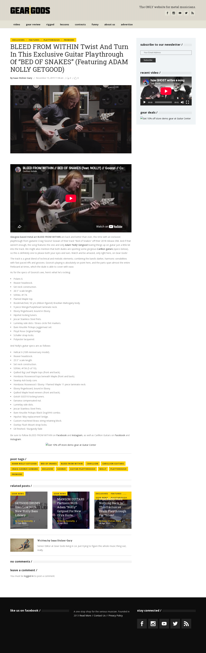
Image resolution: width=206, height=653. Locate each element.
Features (34, 40)
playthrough (118, 469)
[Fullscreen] (187, 102)
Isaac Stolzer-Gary (61, 540)
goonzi (61, 469)
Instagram (77, 435)
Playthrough (52, 40)
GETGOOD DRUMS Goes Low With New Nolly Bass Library (27, 509)
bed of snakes (49, 463)
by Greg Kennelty (24, 520)
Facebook (61, 435)
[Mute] (182, 102)
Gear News (18, 493)
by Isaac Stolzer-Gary (21, 77)
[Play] (144, 102)
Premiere (69, 40)
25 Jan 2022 (62, 523)
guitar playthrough (82, 469)
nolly (102, 469)
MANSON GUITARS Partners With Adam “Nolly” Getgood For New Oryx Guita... (70, 507)
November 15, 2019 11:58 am (49, 77)
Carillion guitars (105, 248)
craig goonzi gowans (25, 469)
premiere (17, 474)
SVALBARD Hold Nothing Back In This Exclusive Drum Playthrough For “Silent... (112, 507)
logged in (29, 576)
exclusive (47, 469)
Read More (85, 615)
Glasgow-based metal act (23, 236)
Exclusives (18, 40)
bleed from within (72, 463)
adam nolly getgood (24, 463)
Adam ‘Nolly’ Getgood (76, 244)
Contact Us (100, 615)
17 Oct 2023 (20, 523)
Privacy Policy (115, 615)
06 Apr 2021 (104, 523)
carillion (92, 463)
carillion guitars (113, 463)
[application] (166, 91)
